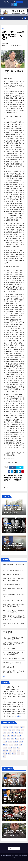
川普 (8, 735)
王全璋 (5, 747)
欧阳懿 (21, 741)
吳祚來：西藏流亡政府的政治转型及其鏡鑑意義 (13, 544)
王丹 (21, 744)
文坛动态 (10, 505)
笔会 (18, 747)
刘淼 (22, 730)
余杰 (9, 730)
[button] (22, 18)
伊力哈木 (17, 727)
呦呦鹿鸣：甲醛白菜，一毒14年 (12, 584)
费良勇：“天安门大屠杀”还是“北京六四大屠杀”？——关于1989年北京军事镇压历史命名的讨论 (14, 617)
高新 (22, 753)
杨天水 (17, 738)
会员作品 (6, 505)
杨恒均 (22, 738)
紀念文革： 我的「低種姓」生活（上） (14, 574)
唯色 (16, 733)
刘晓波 (18, 730)
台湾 (12, 733)
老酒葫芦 (5, 750)
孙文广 (20, 733)
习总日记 (5, 727)
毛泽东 (11, 744)
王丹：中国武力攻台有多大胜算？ (8, 478)
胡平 (16, 45)
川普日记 (13, 735)
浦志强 (16, 744)
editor (6, 43)
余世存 (5, 730)
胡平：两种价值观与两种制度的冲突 (18, 478)
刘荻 (4, 733)
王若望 (10, 747)
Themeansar (24, 855)
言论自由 (20, 45)
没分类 (14, 505)
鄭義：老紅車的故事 (8, 667)
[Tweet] (19, 467)
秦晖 (14, 747)
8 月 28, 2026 (8, 801)
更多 (4, 676)
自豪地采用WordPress (6, 855)
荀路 (14, 750)
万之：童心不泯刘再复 (9, 648)
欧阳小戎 (15, 741)
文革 (8, 738)
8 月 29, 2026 (8, 784)
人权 (13, 45)
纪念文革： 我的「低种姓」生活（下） (14, 570)
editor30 (17, 784)
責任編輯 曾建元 (18, 512)
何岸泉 (22, 727)
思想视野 (6, 523)
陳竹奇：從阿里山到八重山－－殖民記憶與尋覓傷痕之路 (13, 509)
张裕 (4, 738)
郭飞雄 (5, 753)
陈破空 (14, 753)
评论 (3, 28)
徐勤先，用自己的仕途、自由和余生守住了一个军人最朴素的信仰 (13, 832)
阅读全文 (18, 716)
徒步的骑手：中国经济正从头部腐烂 (13, 600)
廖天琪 (19, 735)
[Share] (12, 467)
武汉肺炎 (5, 744)
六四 (13, 730)
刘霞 (8, 733)
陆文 (9, 753)
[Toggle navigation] (13, 18)
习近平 (11, 727)
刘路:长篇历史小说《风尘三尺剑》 (12, 663)
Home (14, 857)
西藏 (18, 750)
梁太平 (10, 741)
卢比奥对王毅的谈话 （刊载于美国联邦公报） (14, 781)
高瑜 (4, 756)
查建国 (5, 741)
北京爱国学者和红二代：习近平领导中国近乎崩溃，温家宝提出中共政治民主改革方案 (13, 528)
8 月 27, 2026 (8, 818)
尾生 (4, 735)
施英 (12, 738)
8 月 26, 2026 (8, 835)
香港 (18, 753)
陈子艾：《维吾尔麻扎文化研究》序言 (13, 658)
